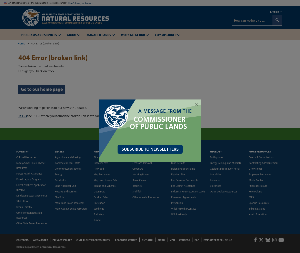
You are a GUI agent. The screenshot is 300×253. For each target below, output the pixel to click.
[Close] (196, 105)
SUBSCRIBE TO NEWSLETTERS (150, 149)
